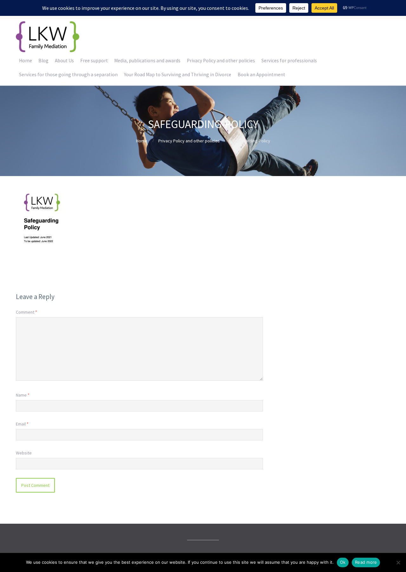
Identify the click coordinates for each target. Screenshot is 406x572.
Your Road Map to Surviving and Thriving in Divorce (177, 75)
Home (25, 61)
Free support (94, 61)
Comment (26, 312)
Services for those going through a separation (68, 75)
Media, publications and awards (147, 61)
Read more (366, 562)
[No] (398, 562)
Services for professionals (289, 61)
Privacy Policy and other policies (221, 61)
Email (22, 424)
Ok (343, 562)
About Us (64, 61)
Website (24, 453)
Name (22, 395)
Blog (43, 61)
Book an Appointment (261, 75)
